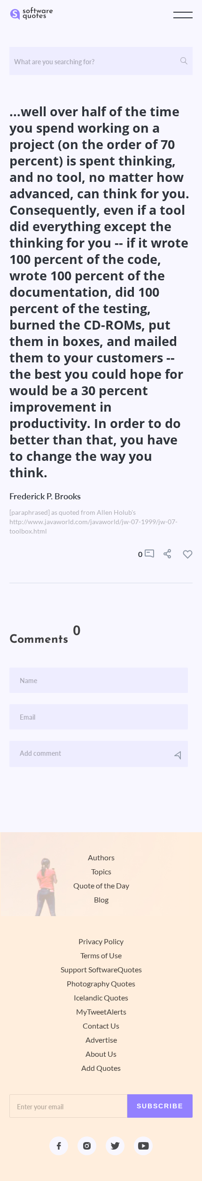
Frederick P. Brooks (45, 496)
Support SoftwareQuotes (101, 969)
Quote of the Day (101, 885)
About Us (101, 1054)
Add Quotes (101, 1068)
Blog (101, 899)
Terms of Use (101, 955)
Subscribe (160, 1106)
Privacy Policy (101, 941)
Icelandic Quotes (101, 997)
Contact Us (101, 1026)
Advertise (101, 1040)
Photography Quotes (101, 983)
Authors (101, 857)
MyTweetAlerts (101, 1012)
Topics (101, 871)
